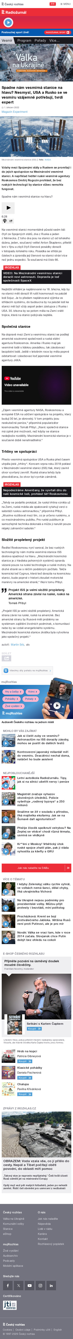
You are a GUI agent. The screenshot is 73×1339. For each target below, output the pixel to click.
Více (54, 40)
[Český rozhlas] (12, 4)
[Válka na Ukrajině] (36, 62)
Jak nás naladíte (48, 1218)
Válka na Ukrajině (13, 1218)
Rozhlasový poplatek (51, 1244)
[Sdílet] (11, 221)
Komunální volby (13, 1223)
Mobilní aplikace (13, 1265)
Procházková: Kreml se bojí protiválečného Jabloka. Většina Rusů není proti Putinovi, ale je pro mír (43, 920)
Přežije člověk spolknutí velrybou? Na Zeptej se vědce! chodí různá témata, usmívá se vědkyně (44, 831)
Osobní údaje (23, 1329)
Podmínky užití (42, 1329)
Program (24, 40)
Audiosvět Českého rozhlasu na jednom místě (28, 722)
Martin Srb (17, 644)
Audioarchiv (10, 1255)
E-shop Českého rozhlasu (23, 953)
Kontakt (43, 1239)
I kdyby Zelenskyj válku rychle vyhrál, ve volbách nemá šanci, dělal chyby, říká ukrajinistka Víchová (43, 887)
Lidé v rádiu (45, 1228)
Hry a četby (12, 691)
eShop (7, 1234)
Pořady (40, 40)
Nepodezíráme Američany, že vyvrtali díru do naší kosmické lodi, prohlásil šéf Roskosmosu (35, 492)
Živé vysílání (12, 706)
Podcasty (9, 1260)
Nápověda (44, 1223)
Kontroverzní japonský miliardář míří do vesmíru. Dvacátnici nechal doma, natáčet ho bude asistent (43, 755)
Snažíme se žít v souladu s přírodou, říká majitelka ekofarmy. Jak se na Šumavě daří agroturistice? (43, 815)
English (58, 1329)
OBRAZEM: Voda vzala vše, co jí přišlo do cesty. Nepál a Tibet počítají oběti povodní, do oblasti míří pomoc (36, 1165)
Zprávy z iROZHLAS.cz (19, 1108)
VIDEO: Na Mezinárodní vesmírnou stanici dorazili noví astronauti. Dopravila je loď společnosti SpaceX (32, 276)
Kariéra (42, 1234)
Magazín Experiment (15, 111)
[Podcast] (5, 221)
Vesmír (7, 40)
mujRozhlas (9, 682)
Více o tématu (14, 879)
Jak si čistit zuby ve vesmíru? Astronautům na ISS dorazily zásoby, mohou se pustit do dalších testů (43, 739)
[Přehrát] (8, 208)
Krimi (31, 691)
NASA (48, 160)
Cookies (7, 1329)
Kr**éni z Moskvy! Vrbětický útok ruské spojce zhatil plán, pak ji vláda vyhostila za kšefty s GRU (43, 847)
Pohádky (10, 698)
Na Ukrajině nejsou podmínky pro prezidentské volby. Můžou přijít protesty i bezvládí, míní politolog (41, 904)
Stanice (8, 1228)
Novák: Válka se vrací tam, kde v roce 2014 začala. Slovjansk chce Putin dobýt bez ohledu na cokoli (43, 936)
